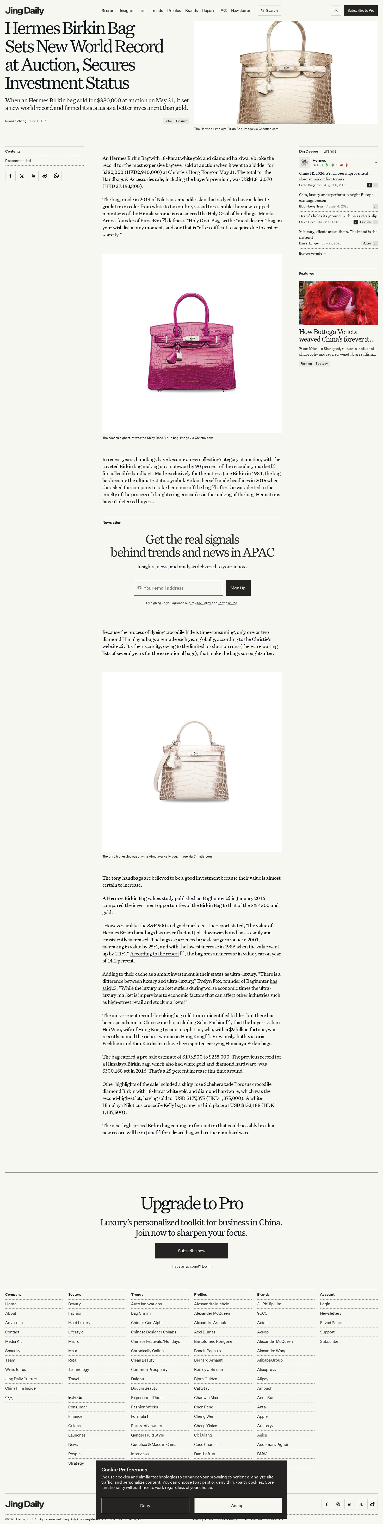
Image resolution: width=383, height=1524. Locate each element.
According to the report (154, 953)
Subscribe (329, 1341)
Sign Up (238, 587)
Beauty (74, 1303)
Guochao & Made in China (153, 1444)
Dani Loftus (204, 1453)
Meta (72, 1350)
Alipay (262, 1378)
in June (148, 1132)
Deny (145, 1505)
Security (12, 1350)
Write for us (15, 1369)
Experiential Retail (147, 1397)
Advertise (14, 1322)
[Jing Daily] (24, 11)
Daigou (137, 1378)
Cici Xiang (203, 1435)
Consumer (77, 1407)
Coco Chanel (205, 1444)
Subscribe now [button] (191, 1250)
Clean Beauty (142, 1360)
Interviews (140, 1453)
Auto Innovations (146, 1303)
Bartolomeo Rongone (213, 1341)
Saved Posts (331, 1322)
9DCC (262, 1313)
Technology (78, 1369)
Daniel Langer (309, 243)
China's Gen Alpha (147, 1322)
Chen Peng (203, 1407)
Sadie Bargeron (310, 185)
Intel (142, 10)
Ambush (265, 1388)
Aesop (263, 1332)
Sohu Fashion (211, 1022)
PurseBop (150, 220)
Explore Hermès (310, 253)
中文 (9, 1397)
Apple (262, 1416)
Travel (73, 1378)
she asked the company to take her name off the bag (156, 487)
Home (10, 1303)
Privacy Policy (201, 603)
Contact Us (275, 1519)
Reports (209, 10)
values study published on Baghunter (186, 898)
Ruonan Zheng (15, 121)
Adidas (263, 1322)
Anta (261, 1407)
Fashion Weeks (144, 1407)
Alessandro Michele (211, 1303)
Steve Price (307, 222)
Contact (12, 1332)
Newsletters (241, 10)
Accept (238, 1505)
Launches (77, 1435)
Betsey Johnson (208, 1369)
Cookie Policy (228, 1519)
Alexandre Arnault (210, 1322)
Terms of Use (227, 603)
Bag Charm (141, 1313)
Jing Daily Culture (21, 1378)
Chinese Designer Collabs (153, 1332)
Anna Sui (265, 1397)
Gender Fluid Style (147, 1435)
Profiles (174, 10)
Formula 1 (139, 1416)
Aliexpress (266, 1369)
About (10, 1313)
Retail (168, 121)
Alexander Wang (272, 1350)
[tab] (330, 151)
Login (207, 1266)
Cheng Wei (203, 1416)
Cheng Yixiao (205, 1425)
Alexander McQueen (212, 1313)
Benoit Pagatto (207, 1350)
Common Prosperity (149, 1369)
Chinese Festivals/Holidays (155, 1341)
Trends (157, 10)
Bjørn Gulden (205, 1378)
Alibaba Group (270, 1360)
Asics (262, 1435)
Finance (181, 121)
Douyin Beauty (144, 1388)
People (74, 1453)
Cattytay (201, 1388)
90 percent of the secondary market (232, 466)
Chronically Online (147, 1350)
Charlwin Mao (206, 1397)
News (73, 1444)
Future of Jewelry (146, 1425)
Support (327, 1332)
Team (10, 1360)
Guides (74, 1425)
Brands (191, 10)
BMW (262, 1453)
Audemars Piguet (272, 1444)
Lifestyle (76, 1332)
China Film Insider (21, 1388)
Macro (366, 243)
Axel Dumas (205, 1332)
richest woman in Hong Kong (174, 1036)
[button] (336, 10)
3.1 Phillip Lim (269, 1303)
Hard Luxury (79, 1322)
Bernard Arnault (208, 1360)
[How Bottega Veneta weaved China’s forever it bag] (338, 302)
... (375, 185)
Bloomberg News (311, 206)
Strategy (322, 363)
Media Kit (13, 1341)
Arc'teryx (265, 1425)
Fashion (365, 222)
